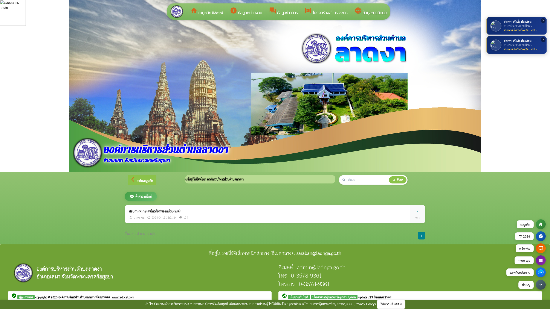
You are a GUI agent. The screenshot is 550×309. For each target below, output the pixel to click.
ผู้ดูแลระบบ (26, 297)
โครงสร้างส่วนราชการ (326, 11)
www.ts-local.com (123, 297)
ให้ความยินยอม (391, 304)
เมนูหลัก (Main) (206, 11)
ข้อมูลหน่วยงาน (246, 11)
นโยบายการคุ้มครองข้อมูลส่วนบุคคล (334, 297)
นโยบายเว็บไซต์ (299, 297)
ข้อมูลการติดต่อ (370, 11)
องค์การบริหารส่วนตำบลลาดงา (76, 297)
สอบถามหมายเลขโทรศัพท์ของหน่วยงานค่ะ (155, 211)
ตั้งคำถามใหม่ (141, 196)
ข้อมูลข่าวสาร (283, 11)
